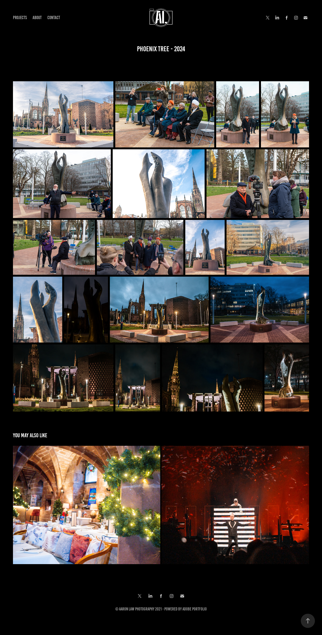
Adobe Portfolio (194, 609)
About (37, 17)
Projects (20, 17)
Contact (53, 17)
